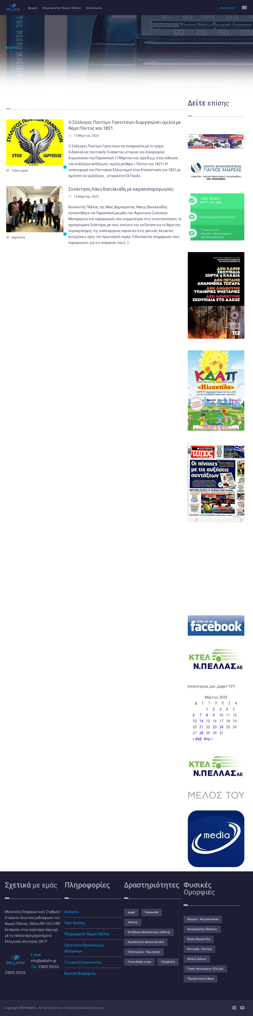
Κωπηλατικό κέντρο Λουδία (146, 942)
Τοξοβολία (168, 962)
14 (201, 721)
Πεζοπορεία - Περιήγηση (144, 952)
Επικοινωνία (94, 8)
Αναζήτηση (227, 8)
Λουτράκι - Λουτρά (199, 949)
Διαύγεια (71, 912)
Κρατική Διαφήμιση (80, 973)
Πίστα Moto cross (139, 962)
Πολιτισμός (20, 170)
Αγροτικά (18, 237)
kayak (131, 912)
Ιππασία (133, 922)
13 (195, 721)
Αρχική (32, 8)
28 (201, 733)
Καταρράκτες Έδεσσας (202, 929)
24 (221, 727)
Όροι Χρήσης (74, 923)
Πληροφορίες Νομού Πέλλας (61, 8)
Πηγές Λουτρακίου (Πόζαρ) (205, 968)
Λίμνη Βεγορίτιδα (198, 939)
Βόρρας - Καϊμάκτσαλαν (202, 919)
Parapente (151, 912)
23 (215, 727)
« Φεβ (197, 739)
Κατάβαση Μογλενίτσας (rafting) (149, 932)
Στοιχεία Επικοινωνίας (82, 962)
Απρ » (208, 739)
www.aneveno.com (92, 1008)
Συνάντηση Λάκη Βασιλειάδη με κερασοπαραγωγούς (121, 189)
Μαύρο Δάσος (197, 959)
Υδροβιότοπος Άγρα (200, 978)
